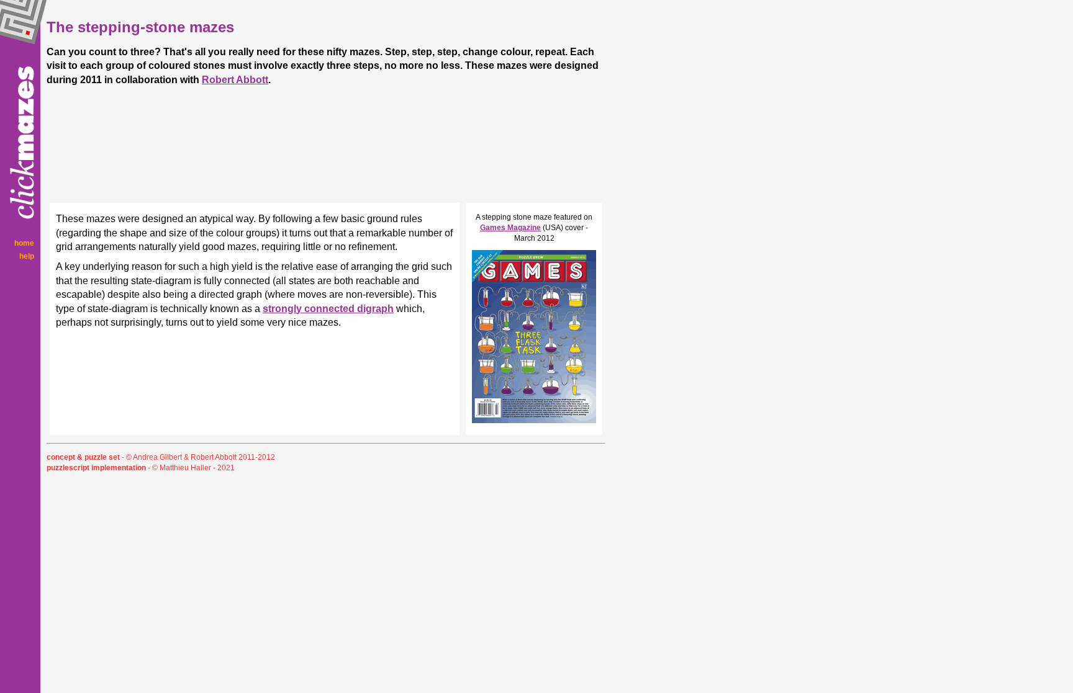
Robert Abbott (235, 79)
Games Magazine (510, 227)
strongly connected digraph (328, 308)
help (26, 256)
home (24, 243)
